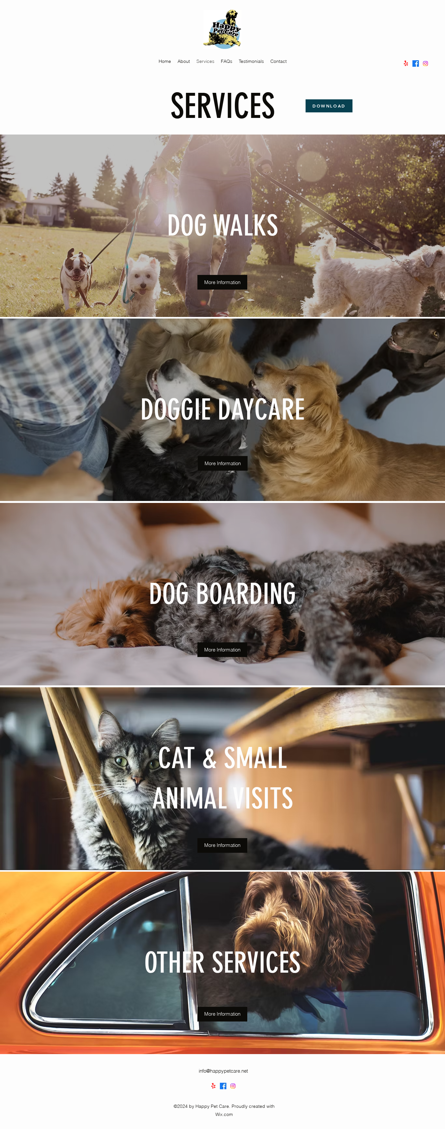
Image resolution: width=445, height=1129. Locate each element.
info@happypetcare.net (223, 1071)
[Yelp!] (406, 63)
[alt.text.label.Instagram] (425, 63)
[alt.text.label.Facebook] (415, 63)
